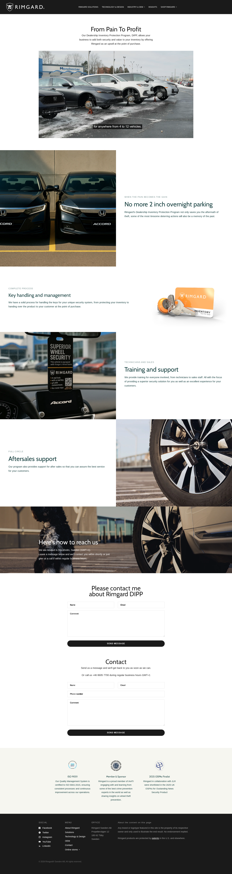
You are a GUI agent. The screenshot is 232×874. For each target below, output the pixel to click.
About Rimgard (72, 828)
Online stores (71, 849)
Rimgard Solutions (88, 7)
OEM (67, 841)
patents (155, 838)
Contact (68, 845)
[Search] (223, 7)
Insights (153, 7)
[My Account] (226, 7)
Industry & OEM (135, 7)
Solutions (69, 832)
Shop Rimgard (168, 7)
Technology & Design (113, 7)
